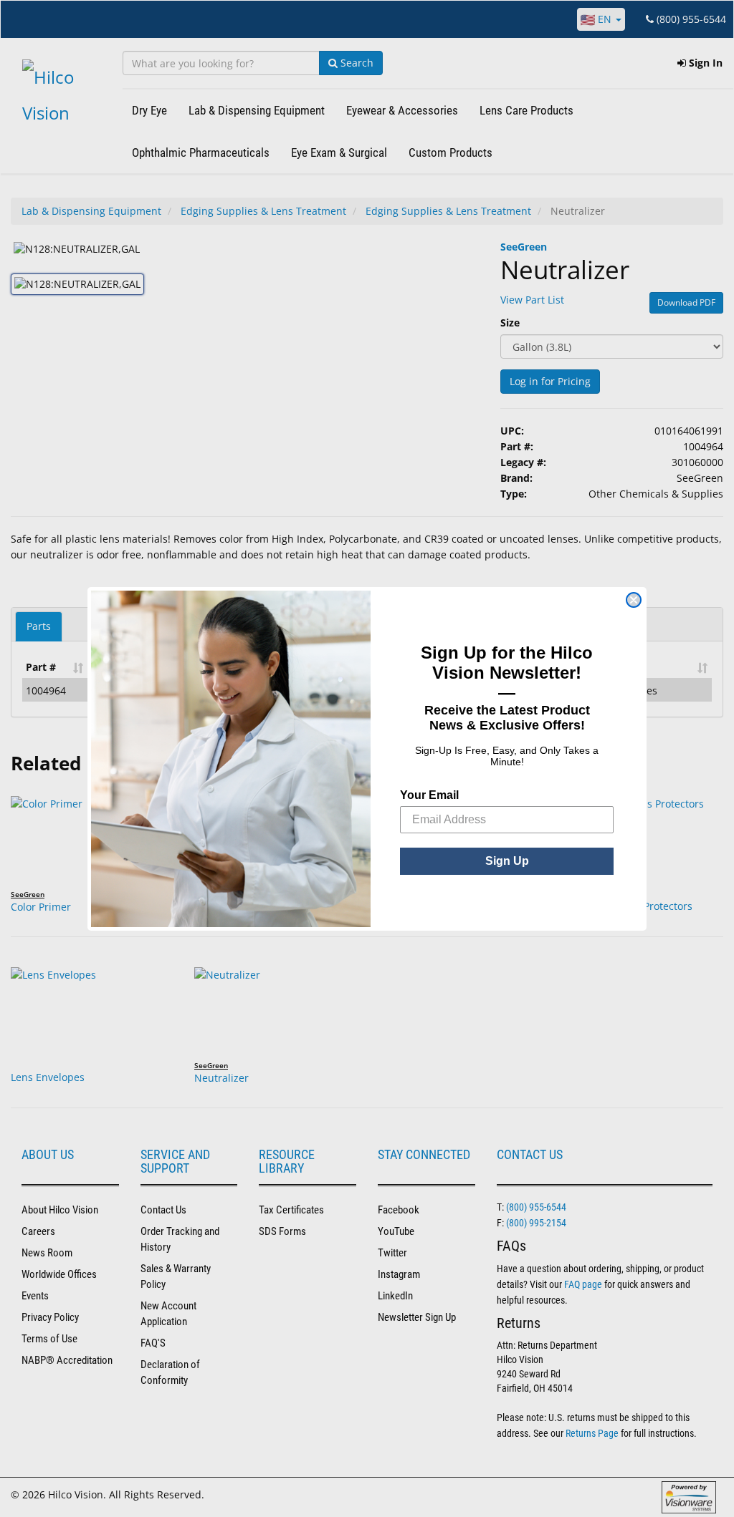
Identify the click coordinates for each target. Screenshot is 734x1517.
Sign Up (507, 861)
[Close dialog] (633, 600)
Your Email (429, 795)
